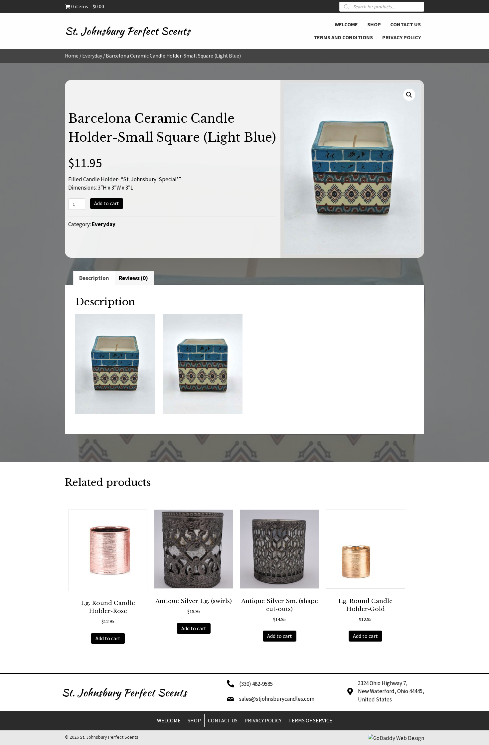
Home (72, 56)
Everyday (92, 56)
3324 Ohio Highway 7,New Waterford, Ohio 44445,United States (391, 691)
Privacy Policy (262, 720)
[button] (409, 95)
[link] (346, 23)
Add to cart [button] (107, 638)
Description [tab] (94, 278)
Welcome (169, 720)
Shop (194, 720)
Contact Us (223, 720)
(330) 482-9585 (256, 683)
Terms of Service (310, 720)
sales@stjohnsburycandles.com (276, 698)
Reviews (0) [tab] (133, 278)
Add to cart (106, 203)
